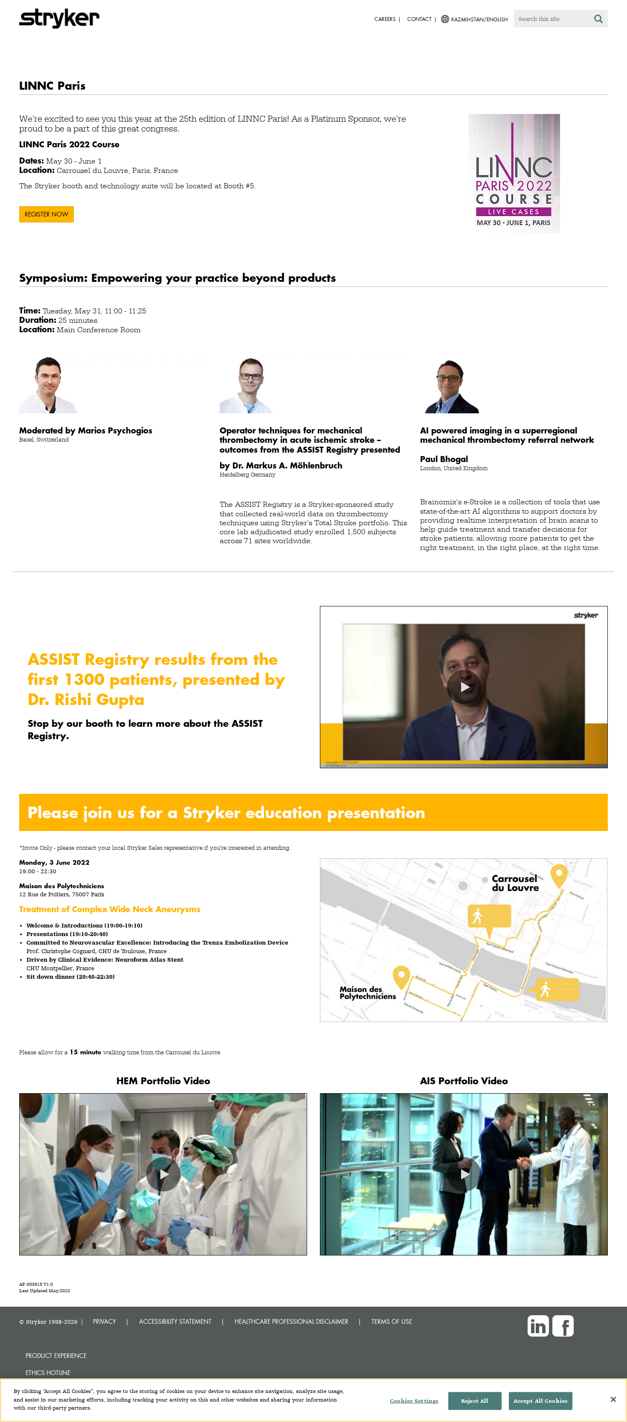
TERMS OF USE (392, 1321)
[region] (313, 1400)
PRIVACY (104, 1321)
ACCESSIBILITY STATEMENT (175, 1321)
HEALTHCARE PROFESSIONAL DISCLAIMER (291, 1321)
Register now (46, 214)
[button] (464, 687)
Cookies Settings (414, 1401)
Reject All (474, 1401)
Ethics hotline (48, 1373)
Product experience (56, 1356)
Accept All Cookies (541, 1401)
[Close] (613, 1399)
